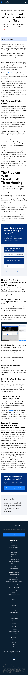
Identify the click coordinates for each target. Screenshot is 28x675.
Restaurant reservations (14, 561)
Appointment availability (14, 547)
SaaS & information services (14, 594)
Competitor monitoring (14, 574)
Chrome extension (14, 618)
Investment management (14, 590)
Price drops (14, 545)
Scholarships (14, 564)
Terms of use (14, 655)
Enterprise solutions (14, 633)
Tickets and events (14, 568)
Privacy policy (14, 652)
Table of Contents (8, 39)
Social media (14, 556)
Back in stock (14, 542)
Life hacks (3, 10)
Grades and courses (14, 559)
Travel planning (14, 566)
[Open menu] (25, 2)
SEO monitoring (14, 584)
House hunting (14, 554)
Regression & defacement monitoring (14, 581)
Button (14, 620)
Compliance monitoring (14, 579)
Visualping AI (14, 610)
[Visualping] (5, 2)
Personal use (14, 629)
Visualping (11, 73)
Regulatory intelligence (14, 577)
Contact (14, 639)
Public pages (14, 623)
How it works (14, 607)
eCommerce (14, 597)
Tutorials (22, 10)
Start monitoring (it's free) (13, 271)
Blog (14, 646)
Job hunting (14, 552)
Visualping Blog (16, 10)
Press (14, 644)
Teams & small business (14, 631)
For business (9, 10)
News (14, 549)
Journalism (14, 601)
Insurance (14, 599)
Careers (14, 642)
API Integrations (14, 612)
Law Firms (14, 592)
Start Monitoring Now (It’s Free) (14, 487)
